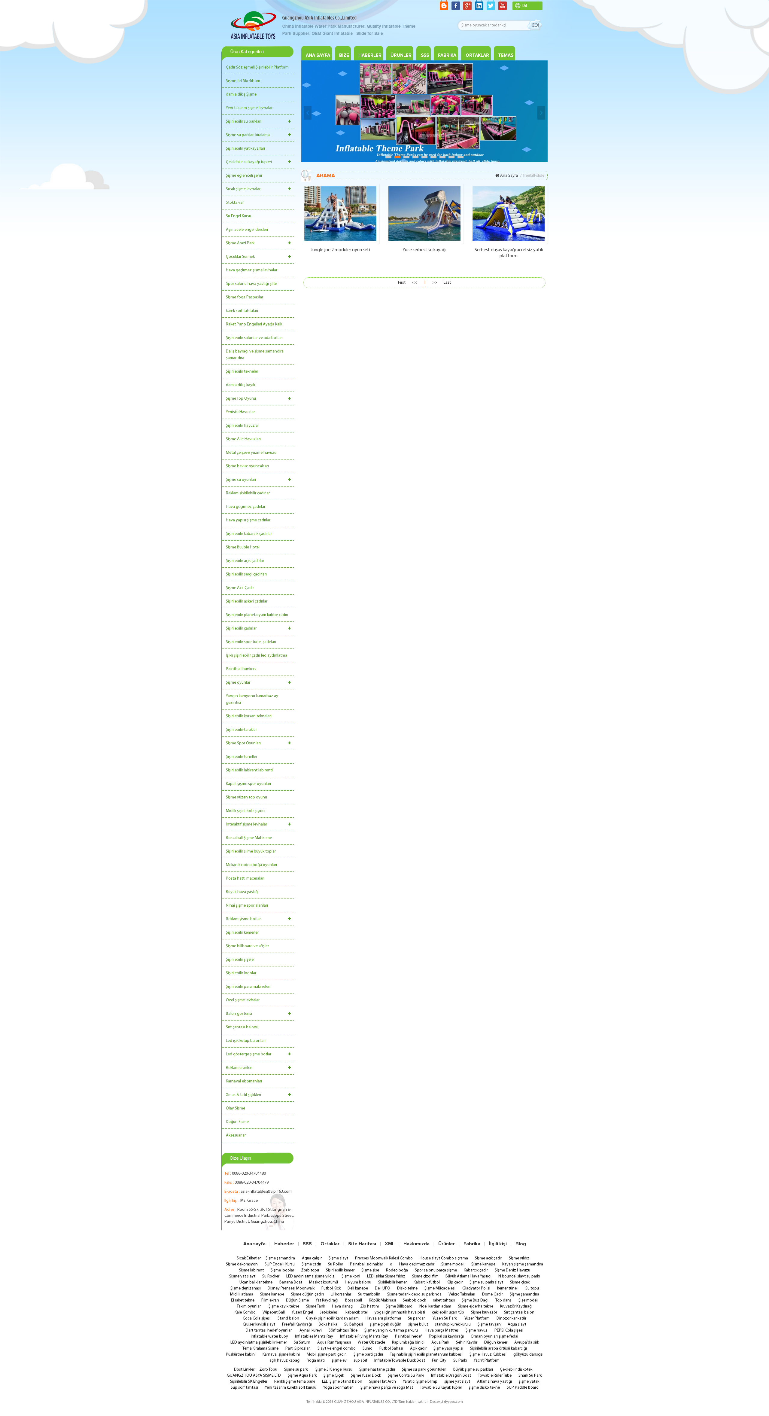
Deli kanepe (358, 1288)
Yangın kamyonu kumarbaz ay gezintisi (252, 699)
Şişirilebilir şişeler (240, 959)
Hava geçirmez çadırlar (245, 507)
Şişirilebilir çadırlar (241, 628)
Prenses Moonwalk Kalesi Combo (384, 1258)
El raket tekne (242, 1300)
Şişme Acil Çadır (240, 588)
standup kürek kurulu (453, 1324)
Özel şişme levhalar (243, 1000)
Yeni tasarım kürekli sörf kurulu (290, 1387)
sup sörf (360, 1360)
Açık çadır (418, 1348)
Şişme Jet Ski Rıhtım (243, 81)
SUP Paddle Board (523, 1387)
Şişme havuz (477, 1330)
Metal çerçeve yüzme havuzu (251, 452)
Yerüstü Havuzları (241, 412)
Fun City (439, 1360)
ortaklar (477, 55)
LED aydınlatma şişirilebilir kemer (258, 1342)
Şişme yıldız (519, 1258)
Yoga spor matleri (338, 1387)
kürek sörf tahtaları (242, 311)
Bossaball (353, 1300)
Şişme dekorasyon (242, 1264)
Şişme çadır (311, 1264)
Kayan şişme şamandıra (522, 1264)
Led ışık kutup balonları (246, 1041)
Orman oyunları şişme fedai (494, 1336)
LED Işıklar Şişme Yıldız (386, 1276)
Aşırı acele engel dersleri (247, 229)
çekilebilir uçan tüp (448, 1312)
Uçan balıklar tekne (255, 1282)
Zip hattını (369, 1306)
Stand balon (288, 1318)
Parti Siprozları (298, 1348)
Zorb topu (310, 1270)
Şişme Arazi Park (240, 243)
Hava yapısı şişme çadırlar (248, 520)
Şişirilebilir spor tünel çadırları (251, 642)
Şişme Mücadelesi (439, 1288)
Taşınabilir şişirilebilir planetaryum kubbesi (426, 1354)
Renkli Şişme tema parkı (294, 1381)
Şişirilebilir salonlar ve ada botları (254, 338)
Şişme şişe (370, 1270)
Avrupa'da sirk (526, 1342)
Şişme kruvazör (484, 1312)
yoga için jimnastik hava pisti (400, 1312)
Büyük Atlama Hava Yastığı (468, 1276)
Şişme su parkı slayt (486, 1282)
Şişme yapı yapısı (448, 1348)
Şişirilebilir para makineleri (248, 986)
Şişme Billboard (399, 1306)
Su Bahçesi (353, 1324)
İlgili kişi (498, 1243)
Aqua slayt (517, 1324)
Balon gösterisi (239, 1014)
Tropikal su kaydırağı (446, 1336)
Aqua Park (440, 1342)
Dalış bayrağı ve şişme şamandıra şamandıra (255, 354)
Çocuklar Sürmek (240, 257)
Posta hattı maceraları (245, 878)
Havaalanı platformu (383, 1318)
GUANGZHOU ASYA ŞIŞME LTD (254, 1375)
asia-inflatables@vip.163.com (266, 1191)
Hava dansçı (342, 1306)
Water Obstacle (371, 1342)
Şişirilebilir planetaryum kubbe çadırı (257, 615)
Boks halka (328, 1324)
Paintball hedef (408, 1336)
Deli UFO (382, 1288)
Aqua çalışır (312, 1258)
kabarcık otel (356, 1312)
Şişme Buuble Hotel (243, 547)
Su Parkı (460, 1360)
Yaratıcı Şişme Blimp (420, 1381)
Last (447, 282)
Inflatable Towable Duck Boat (399, 1360)
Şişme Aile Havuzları (243, 439)
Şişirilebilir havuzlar (242, 425)
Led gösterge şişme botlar (248, 1054)
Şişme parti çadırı (368, 1354)
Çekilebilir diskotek (516, 1369)
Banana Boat (290, 1282)
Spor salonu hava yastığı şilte (251, 284)
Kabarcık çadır (476, 1270)
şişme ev (339, 1360)
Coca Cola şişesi (257, 1318)
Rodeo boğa (397, 1270)
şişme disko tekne (484, 1387)
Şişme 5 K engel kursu (333, 1369)
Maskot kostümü (323, 1282)
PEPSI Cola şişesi (508, 1330)
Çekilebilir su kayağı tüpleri (249, 162)
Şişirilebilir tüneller (241, 757)
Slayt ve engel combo (337, 1348)
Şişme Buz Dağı (475, 1300)
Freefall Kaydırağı (297, 1324)
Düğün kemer (495, 1342)
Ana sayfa (318, 55)
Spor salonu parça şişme (436, 1270)
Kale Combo (245, 1312)
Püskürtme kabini (241, 1354)
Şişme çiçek (520, 1282)
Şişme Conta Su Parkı (406, 1375)
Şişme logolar (282, 1270)
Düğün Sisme (237, 1122)
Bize (344, 55)
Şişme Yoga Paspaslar (244, 297)
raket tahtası (444, 1300)
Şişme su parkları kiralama (248, 135)
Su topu (532, 1288)
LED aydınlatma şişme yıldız (310, 1276)
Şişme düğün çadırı (307, 1294)
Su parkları (417, 1318)
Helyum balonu (358, 1282)
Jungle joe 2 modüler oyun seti (340, 250)
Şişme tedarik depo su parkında (414, 1294)
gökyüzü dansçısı (528, 1354)
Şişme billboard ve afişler (247, 946)
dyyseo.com (453, 1402)
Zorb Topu (268, 1369)
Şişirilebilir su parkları (243, 121)
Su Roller (335, 1264)
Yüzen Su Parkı (445, 1318)
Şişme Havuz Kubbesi (488, 1354)
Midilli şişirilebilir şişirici (245, 811)
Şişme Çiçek (334, 1375)
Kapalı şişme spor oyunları (248, 784)
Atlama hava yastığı (494, 1381)
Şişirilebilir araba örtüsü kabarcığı (498, 1348)
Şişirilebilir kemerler (242, 932)
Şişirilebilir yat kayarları (245, 148)
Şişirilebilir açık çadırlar (245, 561)
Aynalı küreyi (310, 1330)
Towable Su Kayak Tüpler (441, 1387)
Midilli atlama (241, 1294)
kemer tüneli (507, 1288)
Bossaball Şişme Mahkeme (249, 838)
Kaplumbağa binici (408, 1342)
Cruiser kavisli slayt (259, 1324)
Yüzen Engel (302, 1312)
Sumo (367, 1348)
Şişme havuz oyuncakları (247, 466)
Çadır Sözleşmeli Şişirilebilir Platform (257, 67)
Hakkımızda (416, 1243)
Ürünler (401, 55)
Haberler (369, 55)
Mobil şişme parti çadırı (327, 1354)
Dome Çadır (492, 1294)
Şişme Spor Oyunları (243, 743)
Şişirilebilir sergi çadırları (246, 574)
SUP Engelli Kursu (280, 1264)
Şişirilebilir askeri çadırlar (246, 601)
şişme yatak (529, 1381)
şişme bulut (418, 1324)
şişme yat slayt (457, 1381)
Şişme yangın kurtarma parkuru (391, 1330)
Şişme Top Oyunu (241, 398)
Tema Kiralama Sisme (260, 1348)
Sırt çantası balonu (242, 1027)
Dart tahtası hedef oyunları (269, 1330)
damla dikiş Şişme (241, 94)
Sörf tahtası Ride (343, 1330)
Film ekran (270, 1300)
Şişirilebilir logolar (241, 973)
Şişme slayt (338, 1258)
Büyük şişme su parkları (473, 1369)
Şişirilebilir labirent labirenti (249, 770)
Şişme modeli (452, 1264)
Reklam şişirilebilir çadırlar (248, 493)
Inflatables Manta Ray (314, 1336)
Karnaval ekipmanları (244, 1081)
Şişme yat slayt (242, 1276)
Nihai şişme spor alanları (247, 905)
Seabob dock (414, 1300)
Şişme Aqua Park (302, 1375)
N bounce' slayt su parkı (519, 1276)
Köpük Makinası (382, 1300)
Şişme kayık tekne (284, 1306)
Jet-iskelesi (329, 1312)
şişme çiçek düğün (385, 1324)
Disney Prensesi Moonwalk (291, 1288)
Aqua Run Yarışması (334, 1342)
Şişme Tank (315, 1306)
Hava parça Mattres (442, 1330)
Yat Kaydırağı (327, 1300)
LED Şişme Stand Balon (342, 1381)
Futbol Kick (331, 1288)
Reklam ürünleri (239, 1068)
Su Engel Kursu (238, 216)
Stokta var (235, 202)
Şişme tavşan (489, 1324)
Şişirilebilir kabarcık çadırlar (249, 534)
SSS (425, 55)
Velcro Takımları (461, 1294)
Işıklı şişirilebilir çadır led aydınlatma (256, 655)
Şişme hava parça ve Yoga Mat (386, 1387)
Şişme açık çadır (488, 1258)
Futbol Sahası (391, 1348)
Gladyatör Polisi (476, 1288)
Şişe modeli (528, 1300)
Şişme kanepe (483, 1264)
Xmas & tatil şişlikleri (243, 1095)
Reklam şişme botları (244, 919)
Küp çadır (455, 1282)
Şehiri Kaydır (466, 1342)
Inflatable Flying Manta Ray (364, 1336)
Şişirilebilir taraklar (241, 730)
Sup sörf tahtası (244, 1387)
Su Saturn (302, 1342)
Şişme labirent (251, 1270)
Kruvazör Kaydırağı (516, 1306)
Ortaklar (330, 1243)
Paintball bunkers (241, 669)
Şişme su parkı (296, 1369)
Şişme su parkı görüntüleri (424, 1369)
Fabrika (472, 1243)
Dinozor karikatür (511, 1318)
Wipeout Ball (274, 1312)
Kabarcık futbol (427, 1282)
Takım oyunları (249, 1306)
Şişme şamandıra (280, 1258)
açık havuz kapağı (284, 1360)
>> (434, 282)
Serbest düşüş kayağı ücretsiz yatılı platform (509, 253)
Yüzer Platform (477, 1318)
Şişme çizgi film (425, 1276)
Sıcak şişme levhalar (243, 189)
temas (505, 55)
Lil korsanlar (341, 1294)
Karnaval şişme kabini (281, 1354)
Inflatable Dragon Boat (451, 1375)
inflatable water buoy (269, 1336)
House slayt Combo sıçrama (444, 1258)
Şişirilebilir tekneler (242, 371)
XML (390, 1243)
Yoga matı (316, 1360)
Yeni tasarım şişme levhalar (249, 108)
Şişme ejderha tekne (475, 1306)
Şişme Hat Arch (382, 1381)
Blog (520, 1243)
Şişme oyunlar (238, 682)
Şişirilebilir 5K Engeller (248, 1381)
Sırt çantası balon (519, 1312)
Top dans (503, 1300)
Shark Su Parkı (530, 1375)
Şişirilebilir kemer (340, 1270)
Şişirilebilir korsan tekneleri (249, 716)
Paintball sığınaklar (366, 1264)
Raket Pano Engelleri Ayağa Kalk (254, 324)
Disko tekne (407, 1288)
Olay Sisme (235, 1108)
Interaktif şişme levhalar (246, 824)
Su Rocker (270, 1276)
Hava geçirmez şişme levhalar (251, 270)
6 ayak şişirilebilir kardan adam (332, 1318)
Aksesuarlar (236, 1135)
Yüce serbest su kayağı (424, 250)
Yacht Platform (487, 1360)
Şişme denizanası (245, 1288)
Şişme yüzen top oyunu (246, 797)
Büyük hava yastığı (242, 892)
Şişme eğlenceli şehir (244, 175)
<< (414, 282)
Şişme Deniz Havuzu (512, 1270)
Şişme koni (351, 1276)
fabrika (447, 55)
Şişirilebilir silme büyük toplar (251, 851)
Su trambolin (369, 1294)
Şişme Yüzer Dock (366, 1375)
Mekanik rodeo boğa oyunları (251, 865)
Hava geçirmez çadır (416, 1264)
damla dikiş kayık (240, 385)
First (402, 282)
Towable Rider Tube (495, 1375)
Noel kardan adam (435, 1306)
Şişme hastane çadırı (377, 1369)
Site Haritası (362, 1243)
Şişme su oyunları (241, 480)
